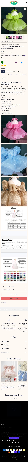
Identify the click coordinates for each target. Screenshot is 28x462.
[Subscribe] (26, 431)
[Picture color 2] (13, 62)
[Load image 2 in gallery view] (10, 37)
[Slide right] (24, 37)
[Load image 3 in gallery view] (14, 37)
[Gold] (5, 65)
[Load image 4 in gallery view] (17, 37)
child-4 (19, 71)
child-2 (13, 71)
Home (2, 41)
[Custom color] (19, 62)
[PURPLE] (16, 62)
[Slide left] (3, 37)
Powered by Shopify (14, 459)
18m (8, 71)
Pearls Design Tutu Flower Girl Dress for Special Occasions (8, 386)
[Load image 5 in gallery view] (20, 37)
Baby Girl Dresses (8, 41)
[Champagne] (8, 62)
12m (3, 71)
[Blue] (22, 62)
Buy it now (14, 298)
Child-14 (4, 78)
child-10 (17, 74)
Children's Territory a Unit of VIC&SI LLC (10, 44)
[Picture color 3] (24, 62)
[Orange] (2, 65)
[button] (22, 3)
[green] (2, 62)
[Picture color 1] (10, 62)
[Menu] (2, 3)
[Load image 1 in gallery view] (7, 37)
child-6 (4, 74)
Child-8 (10, 74)
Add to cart (14, 294)
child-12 (23, 74)
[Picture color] (5, 62)
